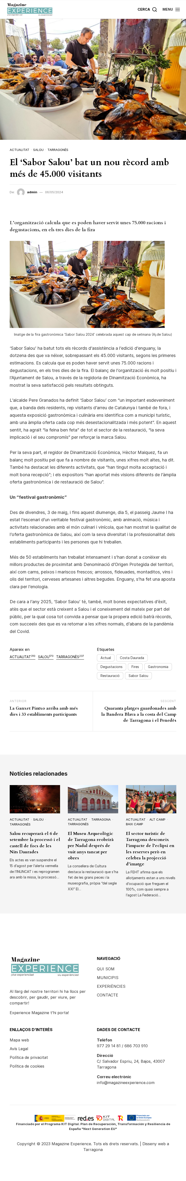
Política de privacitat (29, 1057)
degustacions (112, 667)
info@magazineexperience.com (126, 1082)
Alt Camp (157, 819)
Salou (38, 150)
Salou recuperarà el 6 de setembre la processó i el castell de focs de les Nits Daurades (35, 843)
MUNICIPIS (107, 977)
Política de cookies (27, 1066)
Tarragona (101, 819)
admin (32, 192)
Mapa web (19, 1040)
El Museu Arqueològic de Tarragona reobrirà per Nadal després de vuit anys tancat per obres (91, 846)
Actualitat (19, 150)
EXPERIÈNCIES (111, 986)
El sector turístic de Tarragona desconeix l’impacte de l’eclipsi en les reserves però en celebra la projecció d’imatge (150, 849)
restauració (110, 676)
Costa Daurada (132, 658)
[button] (171, 9)
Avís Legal (19, 1048)
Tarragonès (57, 150)
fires (135, 667)
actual (106, 658)
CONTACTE (107, 995)
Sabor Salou (138, 676)
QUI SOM (106, 968)
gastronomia (158, 667)
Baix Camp (134, 824)
